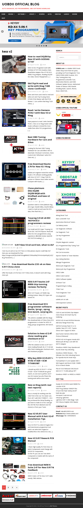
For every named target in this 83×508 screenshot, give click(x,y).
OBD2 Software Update (64, 279)
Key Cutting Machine (62, 259)
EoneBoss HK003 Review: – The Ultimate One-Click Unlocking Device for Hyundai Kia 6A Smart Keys (68, 355)
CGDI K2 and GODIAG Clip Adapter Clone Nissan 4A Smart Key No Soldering (67, 315)
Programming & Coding (63, 286)
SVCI (57, 402)
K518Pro (42, 14)
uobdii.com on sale (62, 299)
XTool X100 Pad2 (61, 391)
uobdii (44, 65)
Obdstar (58, 14)
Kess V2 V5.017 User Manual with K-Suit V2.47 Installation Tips (41, 416)
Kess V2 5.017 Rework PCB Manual (41, 439)
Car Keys (59, 239)
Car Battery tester (62, 225)
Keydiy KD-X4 (60, 384)
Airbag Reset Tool (62, 215)
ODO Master (74, 402)
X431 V (65, 400)
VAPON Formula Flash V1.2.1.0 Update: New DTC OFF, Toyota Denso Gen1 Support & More (66, 328)
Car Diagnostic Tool (62, 232)
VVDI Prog (59, 389)
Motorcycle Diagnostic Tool (65, 266)
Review (10, 14)
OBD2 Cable (60, 272)
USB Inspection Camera (64, 303)
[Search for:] (68, 57)
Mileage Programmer (63, 262)
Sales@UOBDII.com (67, 411)
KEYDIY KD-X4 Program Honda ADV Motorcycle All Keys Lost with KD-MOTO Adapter (68, 341)
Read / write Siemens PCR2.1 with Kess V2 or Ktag (39, 113)
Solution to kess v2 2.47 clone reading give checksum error (40, 336)
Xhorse (74, 14)
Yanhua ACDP (72, 391)
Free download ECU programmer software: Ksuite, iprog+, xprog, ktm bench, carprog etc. (40, 308)
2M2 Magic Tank (72, 400)
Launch (66, 14)
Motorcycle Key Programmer (65, 269)
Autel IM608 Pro (75, 384)
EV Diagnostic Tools (62, 249)
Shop (3, 18)
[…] (49, 77)
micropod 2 (59, 395)
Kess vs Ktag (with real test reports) (39, 386)
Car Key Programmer (63, 235)
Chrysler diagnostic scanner (65, 242)
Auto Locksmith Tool (63, 219)
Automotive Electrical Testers (65, 222)
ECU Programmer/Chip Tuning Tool (67, 246)
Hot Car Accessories (62, 252)
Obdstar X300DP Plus (70, 389)
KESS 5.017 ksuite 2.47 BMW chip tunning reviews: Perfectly (38, 284)
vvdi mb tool (68, 395)
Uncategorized (60, 296)
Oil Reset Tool (60, 283)
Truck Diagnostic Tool (63, 293)
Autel (50, 14)
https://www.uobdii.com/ (70, 413)
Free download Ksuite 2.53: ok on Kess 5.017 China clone (26, 265)
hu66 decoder (60, 393)
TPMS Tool (59, 289)
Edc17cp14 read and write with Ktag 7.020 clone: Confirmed (39, 86)
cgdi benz (59, 400)
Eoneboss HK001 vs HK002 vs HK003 (68, 374)
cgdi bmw (65, 398)
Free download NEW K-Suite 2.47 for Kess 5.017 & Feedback (41, 467)
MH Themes (53, 506)
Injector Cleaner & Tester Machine (67, 256)
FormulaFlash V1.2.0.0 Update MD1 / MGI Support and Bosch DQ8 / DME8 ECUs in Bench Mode (68, 363)
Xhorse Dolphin (64, 402)
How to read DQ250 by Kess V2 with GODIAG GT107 (39, 59)
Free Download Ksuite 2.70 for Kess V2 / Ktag (39, 165)
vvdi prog (59, 398)
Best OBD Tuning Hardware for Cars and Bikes (40, 140)
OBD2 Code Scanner (63, 276)
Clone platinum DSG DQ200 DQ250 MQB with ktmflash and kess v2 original (39, 193)
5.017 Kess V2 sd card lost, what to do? (34, 244)
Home (3, 14)
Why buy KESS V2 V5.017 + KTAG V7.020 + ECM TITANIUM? (40, 361)
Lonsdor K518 (60, 386)
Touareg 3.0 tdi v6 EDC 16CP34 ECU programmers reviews (39, 221)
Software (21, 14)
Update (31, 14)
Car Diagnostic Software (64, 229)
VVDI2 (67, 384)
